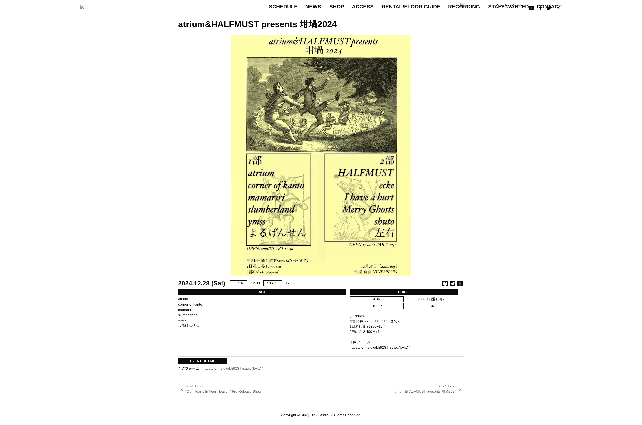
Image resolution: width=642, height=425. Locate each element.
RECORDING (464, 6)
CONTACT (549, 6)
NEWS (313, 6)
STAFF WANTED (508, 6)
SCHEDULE (283, 6)
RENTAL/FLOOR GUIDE (411, 6)
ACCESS (363, 6)
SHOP (336, 6)
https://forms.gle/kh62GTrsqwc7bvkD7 (233, 368)
